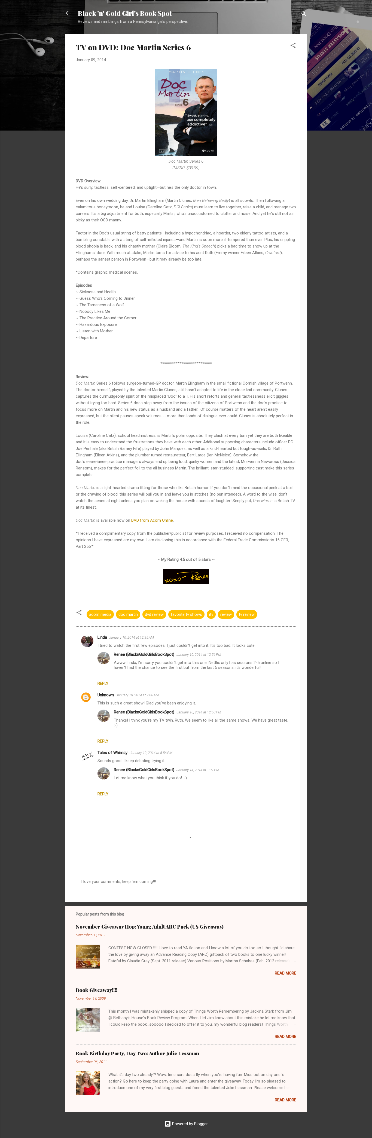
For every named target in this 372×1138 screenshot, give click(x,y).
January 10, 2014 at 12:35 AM (131, 637)
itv (211, 614)
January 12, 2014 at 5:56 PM (151, 753)
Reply (102, 683)
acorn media (100, 614)
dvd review (154, 614)
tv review (247, 614)
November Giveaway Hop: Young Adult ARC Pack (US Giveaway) (150, 926)
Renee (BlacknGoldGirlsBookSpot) (144, 654)
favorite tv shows (186, 614)
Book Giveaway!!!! (96, 990)
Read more (285, 973)
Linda (102, 637)
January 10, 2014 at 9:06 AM (137, 695)
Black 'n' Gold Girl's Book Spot (125, 13)
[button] (293, 46)
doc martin (128, 614)
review (226, 614)
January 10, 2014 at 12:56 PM (198, 655)
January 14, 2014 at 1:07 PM (197, 770)
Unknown (105, 694)
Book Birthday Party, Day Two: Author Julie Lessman (137, 1053)
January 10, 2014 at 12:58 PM (198, 712)
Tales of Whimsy (112, 752)
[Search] (304, 15)
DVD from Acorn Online (152, 520)
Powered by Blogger (189, 1123)
